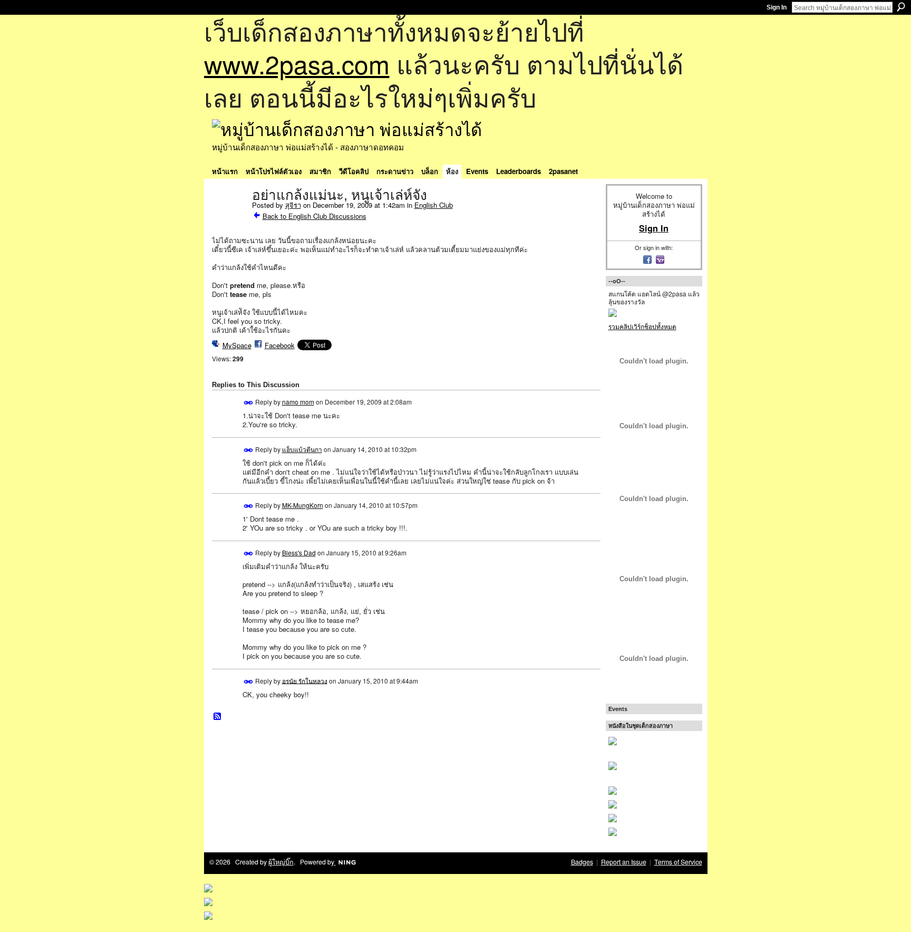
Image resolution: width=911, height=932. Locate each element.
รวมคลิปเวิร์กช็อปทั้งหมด (642, 326)
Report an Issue (623, 862)
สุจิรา (293, 205)
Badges (582, 862)
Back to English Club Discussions (314, 216)
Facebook (280, 345)
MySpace (236, 345)
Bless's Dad (299, 552)
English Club (433, 205)
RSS (217, 717)
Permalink (249, 403)
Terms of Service (678, 862)
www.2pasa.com (297, 63)
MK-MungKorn (302, 505)
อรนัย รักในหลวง (304, 680)
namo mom (298, 401)
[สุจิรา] (229, 217)
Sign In (777, 7)
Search (901, 7)
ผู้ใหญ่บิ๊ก (281, 862)
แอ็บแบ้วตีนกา (302, 449)
